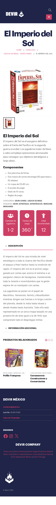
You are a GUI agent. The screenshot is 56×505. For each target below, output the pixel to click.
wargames (8, 206)
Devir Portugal (39, 457)
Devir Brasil (47, 451)
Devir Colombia (34, 454)
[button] (46, 340)
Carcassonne (35, 373)
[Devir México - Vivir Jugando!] (14, 13)
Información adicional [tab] (22, 328)
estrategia (24, 204)
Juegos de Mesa (34, 201)
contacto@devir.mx (11, 407)
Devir (15, 204)
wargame (47, 204)
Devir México (26, 457)
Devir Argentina (34, 451)
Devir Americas (20, 451)
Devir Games (20, 201)
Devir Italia (15, 457)
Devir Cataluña (20, 454)
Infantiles (17, 373)
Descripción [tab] (15, 246)
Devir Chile (8, 454)
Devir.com (8, 451)
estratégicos (36, 204)
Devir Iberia (47, 454)
